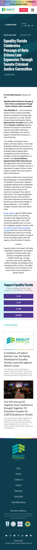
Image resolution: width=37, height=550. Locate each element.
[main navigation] (33, 10)
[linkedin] (30, 536)
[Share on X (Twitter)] (22, 26)
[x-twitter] (18, 536)
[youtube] (27, 536)
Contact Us (18, 480)
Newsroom (11, 25)
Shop (18, 468)
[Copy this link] (32, 26)
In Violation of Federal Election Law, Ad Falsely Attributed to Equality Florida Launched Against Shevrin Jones (18, 359)
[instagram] (10, 536)
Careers (18, 485)
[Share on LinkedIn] (25, 26)
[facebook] (14, 536)
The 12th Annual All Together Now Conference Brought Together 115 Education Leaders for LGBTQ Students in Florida (18, 408)
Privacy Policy (18, 540)
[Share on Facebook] (29, 26)
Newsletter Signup (18, 502)
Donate (24, 10)
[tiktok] (22, 536)
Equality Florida (9, 74)
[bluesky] (6, 536)
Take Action (18, 496)
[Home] (9, 10)
